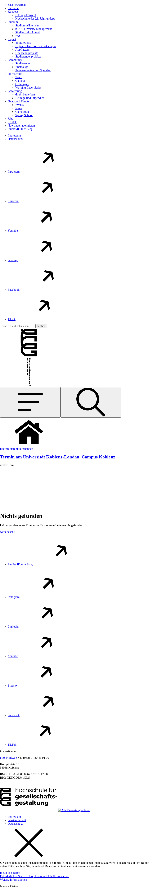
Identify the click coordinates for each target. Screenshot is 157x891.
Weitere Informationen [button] (13, 879)
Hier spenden (25, 448)
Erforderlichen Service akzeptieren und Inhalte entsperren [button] (34, 876)
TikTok (12, 744)
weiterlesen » (8, 531)
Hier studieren (8, 448)
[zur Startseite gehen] (28, 355)
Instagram (14, 171)
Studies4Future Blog (20, 564)
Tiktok (12, 319)
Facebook (14, 289)
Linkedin (13, 201)
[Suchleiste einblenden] (91, 402)
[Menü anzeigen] (30, 402)
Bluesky (13, 260)
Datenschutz (15, 139)
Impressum (14, 135)
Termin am (57, 456)
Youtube (13, 230)
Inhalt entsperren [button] (10, 872)
